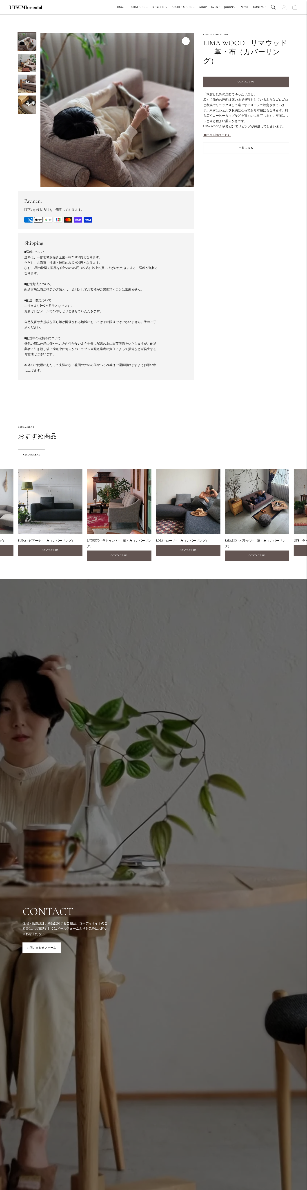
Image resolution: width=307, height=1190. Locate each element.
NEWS (245, 7)
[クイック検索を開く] (273, 7)
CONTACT (259, 7)
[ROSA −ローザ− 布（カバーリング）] (188, 501)
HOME (121, 7)
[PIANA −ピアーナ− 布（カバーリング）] (50, 501)
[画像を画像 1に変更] (27, 42)
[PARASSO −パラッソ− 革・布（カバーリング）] (257, 501)
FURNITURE (137, 7)
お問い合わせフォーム (41, 948)
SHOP (203, 7)
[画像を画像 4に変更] (27, 105)
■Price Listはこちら (217, 135)
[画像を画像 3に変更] (27, 84)
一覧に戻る (246, 148)
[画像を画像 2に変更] (27, 63)
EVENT (215, 7)
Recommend (31, 455)
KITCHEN (158, 7)
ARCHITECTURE (182, 7)
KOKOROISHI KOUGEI (216, 35)
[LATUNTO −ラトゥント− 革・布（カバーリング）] (119, 501)
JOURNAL (230, 7)
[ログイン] (284, 7)
